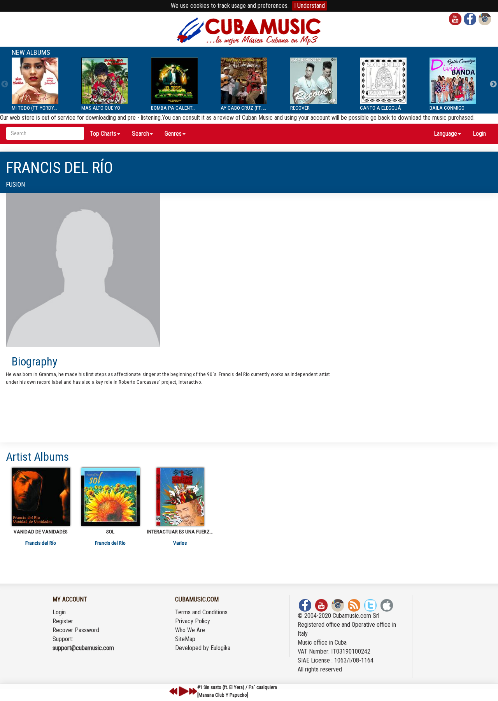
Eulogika (220, 648)
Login (479, 133)
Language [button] (445, 133)
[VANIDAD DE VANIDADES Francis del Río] (41, 497)
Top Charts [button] (103, 133)
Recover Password (76, 630)
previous (173, 691)
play (182, 691)
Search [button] (140, 133)
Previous (5, 84)
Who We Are (190, 630)
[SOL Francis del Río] (110, 497)
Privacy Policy (192, 621)
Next (493, 84)
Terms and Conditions (201, 612)
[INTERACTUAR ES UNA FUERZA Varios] (180, 497)
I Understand (309, 5)
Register (63, 621)
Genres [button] (173, 133)
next (193, 691)
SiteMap (185, 639)
